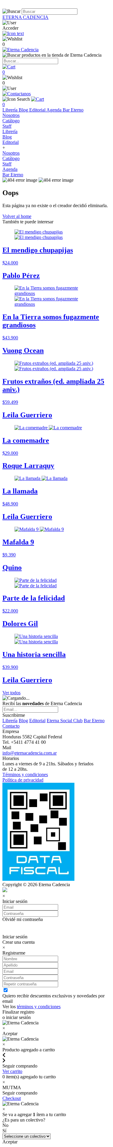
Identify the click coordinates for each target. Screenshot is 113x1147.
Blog (24, 109)
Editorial (37, 109)
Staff (6, 126)
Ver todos (11, 692)
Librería (10, 109)
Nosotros (11, 115)
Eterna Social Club (65, 720)
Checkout (11, 1098)
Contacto (11, 725)
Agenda (54, 109)
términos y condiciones (39, 1006)
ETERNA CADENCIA (25, 17)
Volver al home (16, 216)
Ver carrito (12, 1071)
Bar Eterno (73, 109)
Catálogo (11, 120)
